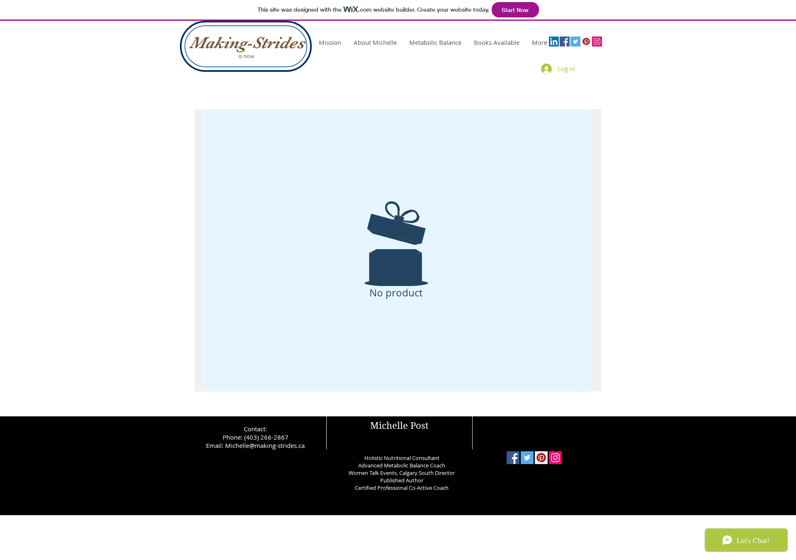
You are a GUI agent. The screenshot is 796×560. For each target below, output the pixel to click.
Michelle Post (399, 425)
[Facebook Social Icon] (565, 41)
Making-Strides (246, 42)
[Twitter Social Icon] (575, 41)
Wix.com (455, 522)
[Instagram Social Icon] (597, 41)
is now (246, 56)
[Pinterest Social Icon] (586, 41)
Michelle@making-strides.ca (265, 445)
